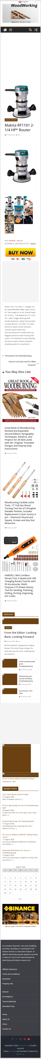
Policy (4, 1024)
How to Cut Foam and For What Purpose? (22, 363)
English (24, 2)
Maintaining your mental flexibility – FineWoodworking (26, 678)
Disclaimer (6, 979)
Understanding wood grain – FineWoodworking (27, 663)
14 (31, 882)
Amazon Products (11, 120)
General (5, 992)
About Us (6, 1019)
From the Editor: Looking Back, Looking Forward (20, 635)
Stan (18, 135)
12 (21, 882)
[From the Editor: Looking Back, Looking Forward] (20, 621)
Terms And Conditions (11, 974)
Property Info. (7, 984)
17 (10, 885)
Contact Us (6, 1029)
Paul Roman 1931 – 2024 (26, 692)
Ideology (8, 627)
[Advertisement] (20, 61)
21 (31, 885)
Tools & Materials (9, 1001)
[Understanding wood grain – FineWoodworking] (9, 665)
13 (26, 882)
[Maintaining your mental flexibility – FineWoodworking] (9, 680)
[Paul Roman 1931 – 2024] (9, 693)
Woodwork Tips (8, 1006)
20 (26, 885)
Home (4, 1014)
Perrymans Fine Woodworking (18, 356)
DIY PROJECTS (7, 997)
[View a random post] (36, 30)
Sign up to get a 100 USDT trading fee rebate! (20, 926)
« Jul (19, 899)
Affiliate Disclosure (9, 969)
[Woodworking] (5, 30)
